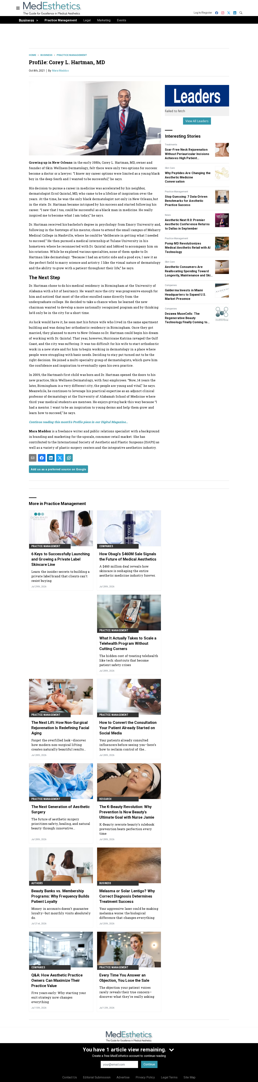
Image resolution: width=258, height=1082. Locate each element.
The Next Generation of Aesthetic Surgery (60, 809)
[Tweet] (60, 458)
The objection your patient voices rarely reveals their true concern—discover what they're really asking (126, 992)
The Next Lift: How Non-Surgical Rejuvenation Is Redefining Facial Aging (60, 727)
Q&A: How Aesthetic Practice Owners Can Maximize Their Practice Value (57, 980)
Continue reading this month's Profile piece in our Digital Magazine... (78, 422)
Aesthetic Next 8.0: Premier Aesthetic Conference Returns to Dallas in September (187, 224)
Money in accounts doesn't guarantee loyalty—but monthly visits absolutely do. (61, 913)
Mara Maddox (60, 70)
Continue (149, 1064)
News (168, 215)
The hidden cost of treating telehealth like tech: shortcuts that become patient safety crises (128, 660)
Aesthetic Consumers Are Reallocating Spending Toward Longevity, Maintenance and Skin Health (188, 271)
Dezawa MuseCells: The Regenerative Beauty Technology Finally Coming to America (186, 318)
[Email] (32, 458)
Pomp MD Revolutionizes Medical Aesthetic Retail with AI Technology (187, 248)
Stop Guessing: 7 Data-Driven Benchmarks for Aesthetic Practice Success (186, 201)
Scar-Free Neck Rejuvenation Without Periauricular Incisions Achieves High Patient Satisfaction (187, 154)
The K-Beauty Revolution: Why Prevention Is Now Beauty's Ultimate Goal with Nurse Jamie (126, 812)
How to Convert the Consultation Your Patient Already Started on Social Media (128, 727)
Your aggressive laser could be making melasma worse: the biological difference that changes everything (128, 913)
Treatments (171, 144)
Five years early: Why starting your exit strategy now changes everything (58, 997)
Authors (37, 883)
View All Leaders (197, 121)
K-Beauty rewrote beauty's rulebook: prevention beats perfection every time (127, 828)
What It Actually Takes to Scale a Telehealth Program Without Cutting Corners (127, 643)
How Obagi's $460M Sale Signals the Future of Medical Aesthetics (127, 556)
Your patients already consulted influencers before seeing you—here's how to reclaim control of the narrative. (127, 744)
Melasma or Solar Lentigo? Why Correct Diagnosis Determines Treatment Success (127, 896)
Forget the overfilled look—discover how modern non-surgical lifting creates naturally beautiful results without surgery (58, 744)
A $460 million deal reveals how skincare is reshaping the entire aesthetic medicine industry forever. (127, 570)
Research (105, 799)
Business (46, 55)
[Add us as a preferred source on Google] (69, 458)
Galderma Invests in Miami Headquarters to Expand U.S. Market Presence (185, 294)
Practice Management (72, 55)
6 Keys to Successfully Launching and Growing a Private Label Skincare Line (60, 559)
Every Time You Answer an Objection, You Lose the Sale (124, 978)
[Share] (42, 458)
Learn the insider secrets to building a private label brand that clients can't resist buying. (60, 576)
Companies (171, 285)
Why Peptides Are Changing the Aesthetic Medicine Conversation (188, 177)
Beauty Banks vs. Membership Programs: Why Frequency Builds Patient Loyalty (60, 896)
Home (32, 55)
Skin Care (170, 168)
